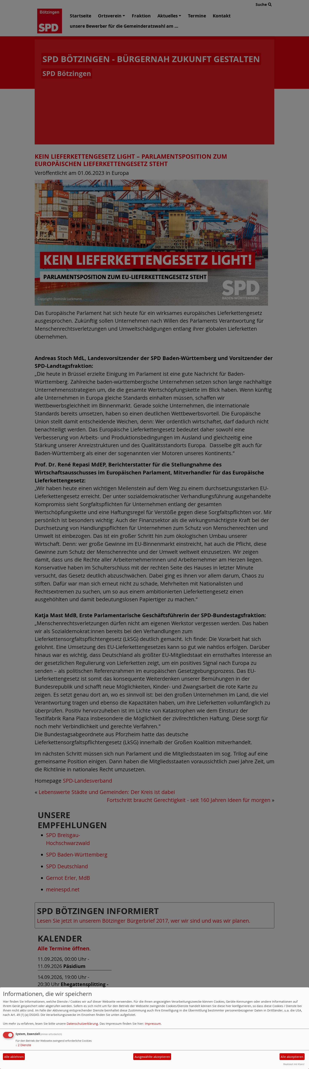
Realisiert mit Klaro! (293, 1064)
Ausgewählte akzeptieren (152, 1057)
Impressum (153, 1024)
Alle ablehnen (14, 1057)
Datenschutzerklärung (82, 1024)
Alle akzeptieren (292, 1057)
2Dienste (23, 1045)
